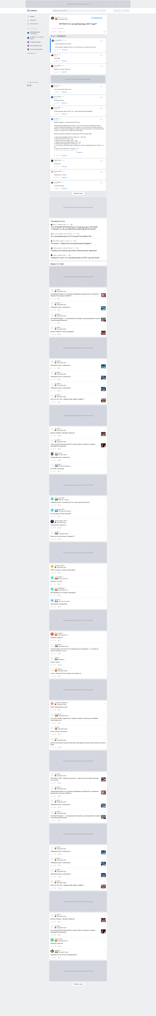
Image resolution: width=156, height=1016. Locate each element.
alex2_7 (55, 224)
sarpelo (55, 255)
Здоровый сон (63, 590)
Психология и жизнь (65, 511)
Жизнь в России (68, 248)
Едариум (61, 659)
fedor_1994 (55, 241)
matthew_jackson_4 (58, 248)
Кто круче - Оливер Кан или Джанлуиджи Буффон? (71, 243)
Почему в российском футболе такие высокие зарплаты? (74, 251)
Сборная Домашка (64, 466)
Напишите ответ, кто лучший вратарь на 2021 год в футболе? (75, 258)
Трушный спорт (63, 19)
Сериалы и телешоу (65, 241)
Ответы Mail (62, 455)
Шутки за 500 (63, 578)
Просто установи (64, 601)
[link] (78, 294)
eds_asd (55, 233)
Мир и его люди (63, 499)
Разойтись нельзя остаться (65, 233)
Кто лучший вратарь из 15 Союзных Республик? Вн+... (72, 236)
